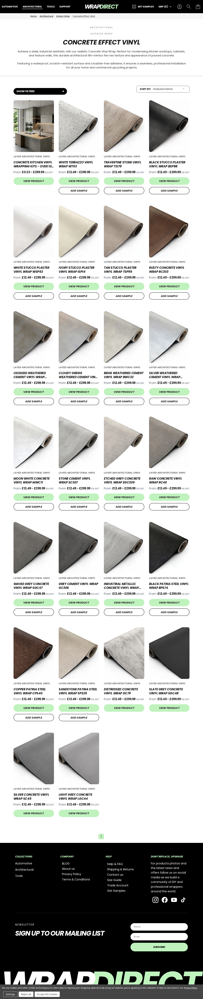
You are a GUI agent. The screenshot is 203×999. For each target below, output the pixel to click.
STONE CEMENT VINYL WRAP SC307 (75, 481)
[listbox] (169, 89)
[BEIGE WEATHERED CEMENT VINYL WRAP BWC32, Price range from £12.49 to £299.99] (124, 337)
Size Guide (114, 880)
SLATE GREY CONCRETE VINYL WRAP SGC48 (166, 691)
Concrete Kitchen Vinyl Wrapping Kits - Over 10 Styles (33, 164)
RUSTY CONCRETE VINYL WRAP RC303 (166, 270)
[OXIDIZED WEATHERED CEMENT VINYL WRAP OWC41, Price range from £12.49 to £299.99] (34, 337)
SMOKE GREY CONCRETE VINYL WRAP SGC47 (31, 586)
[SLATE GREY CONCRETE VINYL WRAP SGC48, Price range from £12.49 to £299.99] (169, 653)
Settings (10, 994)
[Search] (188, 7)
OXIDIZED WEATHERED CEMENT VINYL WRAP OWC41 (30, 375)
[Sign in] (179, 7)
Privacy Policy (71, 874)
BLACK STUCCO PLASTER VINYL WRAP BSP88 (167, 164)
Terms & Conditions (76, 879)
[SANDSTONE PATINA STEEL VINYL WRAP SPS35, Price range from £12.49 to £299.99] (79, 653)
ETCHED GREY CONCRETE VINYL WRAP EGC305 (122, 481)
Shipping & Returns (120, 869)
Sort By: (145, 89)
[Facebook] (165, 900)
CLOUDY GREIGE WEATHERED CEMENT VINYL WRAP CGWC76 (79, 375)
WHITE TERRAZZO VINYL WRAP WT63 (76, 164)
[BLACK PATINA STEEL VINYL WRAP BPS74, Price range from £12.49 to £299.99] (169, 548)
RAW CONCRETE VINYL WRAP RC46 (165, 481)
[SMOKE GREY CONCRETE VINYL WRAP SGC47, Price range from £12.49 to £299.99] (34, 548)
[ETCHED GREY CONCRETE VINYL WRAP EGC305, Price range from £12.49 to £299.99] (124, 442)
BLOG (66, 864)
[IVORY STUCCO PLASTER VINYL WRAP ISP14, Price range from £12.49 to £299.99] (79, 231)
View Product (33, 181)
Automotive (23, 863)
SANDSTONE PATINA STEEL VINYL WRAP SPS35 (78, 691)
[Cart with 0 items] (198, 7)
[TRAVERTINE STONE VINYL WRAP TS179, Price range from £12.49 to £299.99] (124, 126)
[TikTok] (183, 900)
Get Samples (116, 891)
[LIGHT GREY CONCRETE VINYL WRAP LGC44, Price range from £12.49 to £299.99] (79, 758)
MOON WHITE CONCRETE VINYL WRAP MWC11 (32, 481)
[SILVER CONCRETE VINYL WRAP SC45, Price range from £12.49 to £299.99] (34, 758)
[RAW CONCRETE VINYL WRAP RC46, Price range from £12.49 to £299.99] (169, 442)
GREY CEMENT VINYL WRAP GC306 (78, 586)
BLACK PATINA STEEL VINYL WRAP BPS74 (169, 586)
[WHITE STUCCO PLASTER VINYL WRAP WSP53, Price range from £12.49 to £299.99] (34, 231)
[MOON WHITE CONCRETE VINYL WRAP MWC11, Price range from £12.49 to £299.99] (34, 442)
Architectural (24, 870)
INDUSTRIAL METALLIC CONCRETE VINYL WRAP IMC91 (121, 586)
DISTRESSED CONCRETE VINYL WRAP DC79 (121, 691)
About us (68, 869)
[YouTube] (174, 900)
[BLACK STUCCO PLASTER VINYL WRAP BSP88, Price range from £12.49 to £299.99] (169, 126)
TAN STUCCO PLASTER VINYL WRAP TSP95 (120, 270)
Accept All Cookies (47, 994)
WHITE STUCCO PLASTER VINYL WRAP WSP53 (31, 270)
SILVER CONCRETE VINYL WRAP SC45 (31, 797)
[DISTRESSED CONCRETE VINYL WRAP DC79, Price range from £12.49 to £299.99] (124, 653)
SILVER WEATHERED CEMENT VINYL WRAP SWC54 (164, 375)
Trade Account (117, 885)
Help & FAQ (115, 864)
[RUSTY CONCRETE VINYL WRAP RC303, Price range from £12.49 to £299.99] (169, 231)
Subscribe (159, 947)
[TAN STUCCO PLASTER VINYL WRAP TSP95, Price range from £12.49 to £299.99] (124, 231)
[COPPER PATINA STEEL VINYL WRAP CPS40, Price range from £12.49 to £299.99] (34, 653)
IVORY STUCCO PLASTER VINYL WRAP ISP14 (76, 270)
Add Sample (78, 190)
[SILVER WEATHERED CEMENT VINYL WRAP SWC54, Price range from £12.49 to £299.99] (169, 337)
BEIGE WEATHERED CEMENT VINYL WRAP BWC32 (123, 375)
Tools (19, 876)
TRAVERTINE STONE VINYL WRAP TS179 (122, 164)
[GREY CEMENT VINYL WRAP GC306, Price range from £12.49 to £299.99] (79, 548)
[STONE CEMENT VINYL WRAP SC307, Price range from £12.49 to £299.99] (79, 442)
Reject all (26, 994)
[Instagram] (155, 900)
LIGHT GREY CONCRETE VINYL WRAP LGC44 (75, 797)
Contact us (115, 875)
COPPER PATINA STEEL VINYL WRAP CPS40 (30, 691)
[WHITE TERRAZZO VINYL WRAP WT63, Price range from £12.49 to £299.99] (79, 126)
